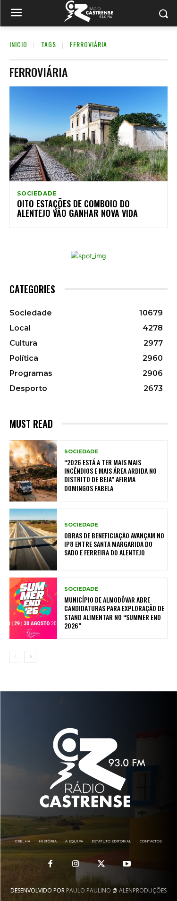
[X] (101, 864)
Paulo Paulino (88, 890)
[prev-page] (15, 657)
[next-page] (30, 657)
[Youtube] (127, 864)
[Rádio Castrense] (88, 11)
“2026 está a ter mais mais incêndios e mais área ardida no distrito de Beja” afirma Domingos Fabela (110, 475)
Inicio (18, 44)
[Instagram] (75, 864)
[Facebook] (50, 864)
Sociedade (37, 193)
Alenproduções (143, 890)
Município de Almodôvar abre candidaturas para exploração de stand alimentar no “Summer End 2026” (114, 612)
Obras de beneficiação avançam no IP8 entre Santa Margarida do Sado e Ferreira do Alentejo (114, 543)
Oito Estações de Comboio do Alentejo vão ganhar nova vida (77, 208)
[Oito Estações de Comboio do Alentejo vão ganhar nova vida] (88, 133)
